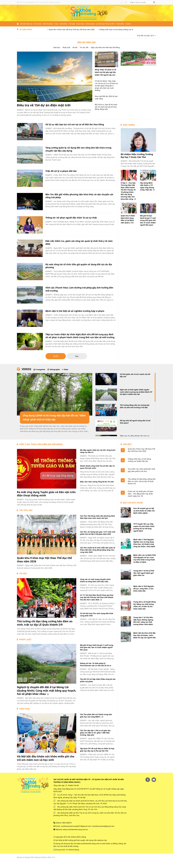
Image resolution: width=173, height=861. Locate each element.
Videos (128, 24)
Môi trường (48, 24)
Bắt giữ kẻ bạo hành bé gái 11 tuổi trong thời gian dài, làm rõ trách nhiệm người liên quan (148, 220)
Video (66, 369)
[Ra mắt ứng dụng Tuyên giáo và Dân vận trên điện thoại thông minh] (46, 469)
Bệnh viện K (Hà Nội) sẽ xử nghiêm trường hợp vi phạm (74, 311)
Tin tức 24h (84, 47)
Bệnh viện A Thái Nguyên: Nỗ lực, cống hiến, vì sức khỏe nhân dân (143, 588)
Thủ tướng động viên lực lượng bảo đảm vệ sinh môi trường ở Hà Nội (134, 406)
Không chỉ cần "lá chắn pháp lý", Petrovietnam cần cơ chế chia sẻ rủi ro (95, 664)
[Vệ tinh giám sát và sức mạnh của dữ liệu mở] (106, 379)
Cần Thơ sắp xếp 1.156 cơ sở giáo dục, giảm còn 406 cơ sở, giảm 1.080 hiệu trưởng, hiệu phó (95, 732)
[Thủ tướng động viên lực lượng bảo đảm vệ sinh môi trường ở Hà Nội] (106, 410)
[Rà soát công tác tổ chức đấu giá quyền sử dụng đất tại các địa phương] (30, 271)
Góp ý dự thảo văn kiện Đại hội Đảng (105, 47)
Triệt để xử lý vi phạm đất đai (60, 171)
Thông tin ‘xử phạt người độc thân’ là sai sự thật (71, 217)
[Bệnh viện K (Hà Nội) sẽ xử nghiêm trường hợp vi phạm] (30, 318)
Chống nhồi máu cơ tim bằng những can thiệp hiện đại (98, 29)
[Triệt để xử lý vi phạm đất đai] (30, 178)
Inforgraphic (55, 369)
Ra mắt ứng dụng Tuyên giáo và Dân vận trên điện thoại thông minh (46, 493)
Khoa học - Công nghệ (85, 24)
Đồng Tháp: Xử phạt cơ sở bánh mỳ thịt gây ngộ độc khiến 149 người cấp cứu (105, 72)
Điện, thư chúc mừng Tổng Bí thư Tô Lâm (97, 482)
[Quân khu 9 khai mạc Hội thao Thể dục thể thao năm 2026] (46, 534)
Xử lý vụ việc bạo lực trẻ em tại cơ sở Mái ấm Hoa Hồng (74, 124)
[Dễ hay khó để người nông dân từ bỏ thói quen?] (106, 425)
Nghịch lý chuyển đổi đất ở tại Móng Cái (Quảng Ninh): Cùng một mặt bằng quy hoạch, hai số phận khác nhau (46, 690)
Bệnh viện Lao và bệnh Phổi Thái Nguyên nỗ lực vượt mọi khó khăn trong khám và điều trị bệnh (144, 558)
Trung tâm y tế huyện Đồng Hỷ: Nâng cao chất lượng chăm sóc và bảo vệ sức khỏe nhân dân (144, 605)
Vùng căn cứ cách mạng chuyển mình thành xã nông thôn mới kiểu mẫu (95, 580)
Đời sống (63, 24)
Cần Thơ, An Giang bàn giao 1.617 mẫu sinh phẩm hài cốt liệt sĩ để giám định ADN (97, 533)
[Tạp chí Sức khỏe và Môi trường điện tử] (86, 13)
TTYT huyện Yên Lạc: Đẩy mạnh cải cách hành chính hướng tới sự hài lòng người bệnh (143, 527)
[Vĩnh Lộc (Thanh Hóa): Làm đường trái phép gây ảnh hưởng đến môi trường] (30, 295)
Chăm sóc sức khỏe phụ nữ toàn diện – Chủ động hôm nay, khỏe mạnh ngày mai (140, 493)
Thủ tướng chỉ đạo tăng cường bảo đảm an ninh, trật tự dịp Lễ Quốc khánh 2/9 (44, 622)
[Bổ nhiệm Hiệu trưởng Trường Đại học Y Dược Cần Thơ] (138, 140)
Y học (56, 24)
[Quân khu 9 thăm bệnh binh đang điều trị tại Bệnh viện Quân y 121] (129, 208)
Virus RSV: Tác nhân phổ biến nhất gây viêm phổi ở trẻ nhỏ (141, 470)
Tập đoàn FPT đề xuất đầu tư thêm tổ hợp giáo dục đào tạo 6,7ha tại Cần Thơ (97, 749)
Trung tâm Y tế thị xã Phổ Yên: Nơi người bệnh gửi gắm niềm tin (143, 573)
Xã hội (74, 47)
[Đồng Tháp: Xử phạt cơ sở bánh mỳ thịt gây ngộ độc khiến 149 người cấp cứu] (106, 59)
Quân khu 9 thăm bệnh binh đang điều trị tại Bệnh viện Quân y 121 (128, 219)
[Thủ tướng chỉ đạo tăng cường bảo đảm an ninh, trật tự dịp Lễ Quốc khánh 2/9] (46, 598)
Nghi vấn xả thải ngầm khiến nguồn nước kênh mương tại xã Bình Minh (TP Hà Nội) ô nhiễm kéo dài (136, 391)
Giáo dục (56, 47)
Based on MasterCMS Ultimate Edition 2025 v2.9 (36, 857)
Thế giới (72, 24)
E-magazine (40, 369)
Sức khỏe (37, 24)
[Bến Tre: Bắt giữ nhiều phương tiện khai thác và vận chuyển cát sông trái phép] (30, 201)
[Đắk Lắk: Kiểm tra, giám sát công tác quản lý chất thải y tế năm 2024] (30, 248)
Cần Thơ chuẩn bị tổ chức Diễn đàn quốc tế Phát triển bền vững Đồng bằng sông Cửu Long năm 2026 (97, 550)
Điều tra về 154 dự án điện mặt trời (43, 105)
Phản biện (120, 24)
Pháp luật (66, 47)
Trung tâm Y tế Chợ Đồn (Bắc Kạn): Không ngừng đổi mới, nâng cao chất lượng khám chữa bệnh (143, 620)
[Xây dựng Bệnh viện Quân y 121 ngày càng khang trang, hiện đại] (148, 175)
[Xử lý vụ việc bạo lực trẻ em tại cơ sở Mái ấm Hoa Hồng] (30, 131)
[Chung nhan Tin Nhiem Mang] (66, 849)
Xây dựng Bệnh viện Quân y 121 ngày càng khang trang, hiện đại (147, 186)
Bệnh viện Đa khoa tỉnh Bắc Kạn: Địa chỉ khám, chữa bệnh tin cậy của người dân (144, 635)
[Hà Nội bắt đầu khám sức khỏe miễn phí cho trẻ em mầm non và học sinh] (46, 733)
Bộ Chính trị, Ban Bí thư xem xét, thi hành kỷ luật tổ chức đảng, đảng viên (106, 106)
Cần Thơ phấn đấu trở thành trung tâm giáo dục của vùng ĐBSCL (96, 715)
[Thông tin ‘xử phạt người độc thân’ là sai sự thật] (30, 225)
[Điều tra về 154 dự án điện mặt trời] (54, 77)
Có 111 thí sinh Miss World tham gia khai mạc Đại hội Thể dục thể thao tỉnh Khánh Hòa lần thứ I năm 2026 (96, 597)
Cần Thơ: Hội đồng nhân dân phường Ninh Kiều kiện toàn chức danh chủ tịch (97, 517)
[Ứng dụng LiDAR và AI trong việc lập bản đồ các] (54, 394)
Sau (76, 356)
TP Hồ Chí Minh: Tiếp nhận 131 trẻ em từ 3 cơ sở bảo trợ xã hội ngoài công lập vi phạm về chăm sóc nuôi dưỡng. (106, 85)
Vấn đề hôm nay (26, 24)
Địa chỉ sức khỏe (133, 503)
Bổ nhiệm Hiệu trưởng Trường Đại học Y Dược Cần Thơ (137, 155)
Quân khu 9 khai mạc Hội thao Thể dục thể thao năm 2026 (48, 29)
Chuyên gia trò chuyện (105, 24)
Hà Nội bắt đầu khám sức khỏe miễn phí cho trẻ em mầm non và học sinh (45, 758)
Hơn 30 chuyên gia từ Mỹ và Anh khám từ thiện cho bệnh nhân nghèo (144, 510)
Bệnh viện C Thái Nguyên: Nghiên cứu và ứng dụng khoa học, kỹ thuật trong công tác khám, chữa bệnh (144, 543)
